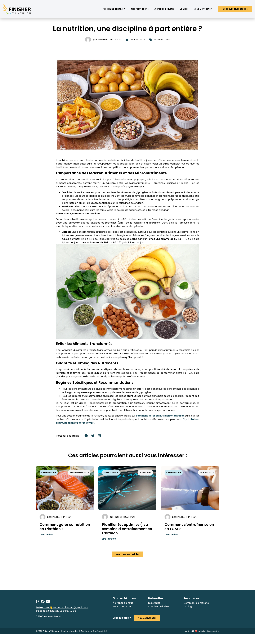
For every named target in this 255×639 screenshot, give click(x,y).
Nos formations (140, 8)
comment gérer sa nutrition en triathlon (160, 415)
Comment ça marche (196, 603)
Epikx (203, 631)
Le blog (188, 606)
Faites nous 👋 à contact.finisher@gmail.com (62, 607)
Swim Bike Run (162, 39)
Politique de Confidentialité (94, 631)
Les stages (154, 603)
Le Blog (184, 8)
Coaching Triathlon (114, 8)
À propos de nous (164, 8)
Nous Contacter (202, 8)
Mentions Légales (70, 631)
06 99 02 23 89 (68, 611)
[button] (86, 435)
